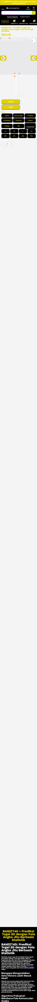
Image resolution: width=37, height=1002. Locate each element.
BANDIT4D (30, 966)
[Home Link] (13, 8)
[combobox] (16, 13)
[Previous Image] (3, 58)
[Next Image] (34, 58)
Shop (2, 9)
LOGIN (11, 107)
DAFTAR (10, 102)
